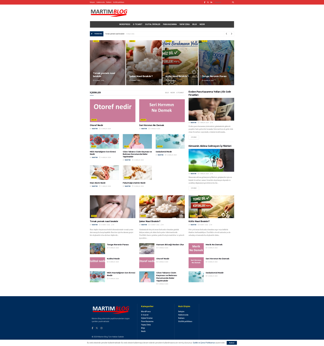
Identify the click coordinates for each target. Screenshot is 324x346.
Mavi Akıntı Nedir (97, 183)
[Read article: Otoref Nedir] (112, 110)
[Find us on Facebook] (204, 2)
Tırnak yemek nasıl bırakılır (114, 34)
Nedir (202, 24)
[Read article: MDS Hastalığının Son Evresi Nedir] (104, 141)
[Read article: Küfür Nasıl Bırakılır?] (211, 206)
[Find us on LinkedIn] (211, 2)
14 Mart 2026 (99, 80)
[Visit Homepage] (109, 13)
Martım (95, 129)
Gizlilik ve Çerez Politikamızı (204, 343)
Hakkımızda (100, 2)
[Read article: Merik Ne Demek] (196, 248)
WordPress (124, 24)
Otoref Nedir (96, 125)
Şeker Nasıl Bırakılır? (141, 76)
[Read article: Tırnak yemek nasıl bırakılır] (112, 206)
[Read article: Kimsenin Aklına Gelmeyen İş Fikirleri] (211, 160)
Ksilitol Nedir (113, 258)
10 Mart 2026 (135, 80)
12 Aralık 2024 (138, 160)
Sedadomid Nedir (164, 152)
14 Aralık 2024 (155, 129)
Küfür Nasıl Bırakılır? (177, 76)
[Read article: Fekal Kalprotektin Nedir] (137, 172)
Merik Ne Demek (214, 244)
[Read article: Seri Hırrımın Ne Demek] (162, 110)
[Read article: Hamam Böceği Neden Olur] (146, 248)
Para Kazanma (170, 24)
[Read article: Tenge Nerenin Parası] (97, 248)
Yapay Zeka (184, 24)
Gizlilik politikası (118, 2)
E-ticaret (137, 24)
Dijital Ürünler (152, 24)
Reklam (109, 2)
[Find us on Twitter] (208, 2)
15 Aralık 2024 (208, 80)
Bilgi (194, 24)
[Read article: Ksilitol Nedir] (97, 262)
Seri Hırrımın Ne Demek (151, 125)
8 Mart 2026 (171, 80)
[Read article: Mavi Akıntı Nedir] (104, 172)
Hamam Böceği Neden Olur (170, 244)
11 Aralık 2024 (105, 186)
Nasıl (96, 41)
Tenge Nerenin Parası (214, 76)
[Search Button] (232, 2)
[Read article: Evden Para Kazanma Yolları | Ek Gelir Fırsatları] (211, 109)
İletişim (92, 2)
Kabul (231, 343)
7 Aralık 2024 (204, 122)
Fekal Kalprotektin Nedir (134, 183)
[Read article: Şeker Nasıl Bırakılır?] (162, 206)
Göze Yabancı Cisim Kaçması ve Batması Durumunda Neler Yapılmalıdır (137, 154)
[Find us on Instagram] (101, 328)
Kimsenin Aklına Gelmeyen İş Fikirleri (210, 146)
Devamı (195, 137)
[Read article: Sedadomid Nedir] (170, 141)
